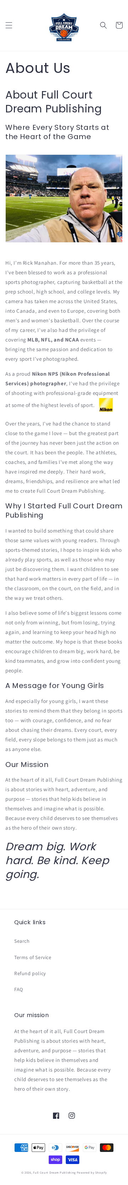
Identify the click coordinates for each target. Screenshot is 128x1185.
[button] (9, 25)
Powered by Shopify (92, 1172)
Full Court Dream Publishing (54, 1172)
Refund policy (30, 973)
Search (22, 941)
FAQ (18, 989)
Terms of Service (33, 957)
